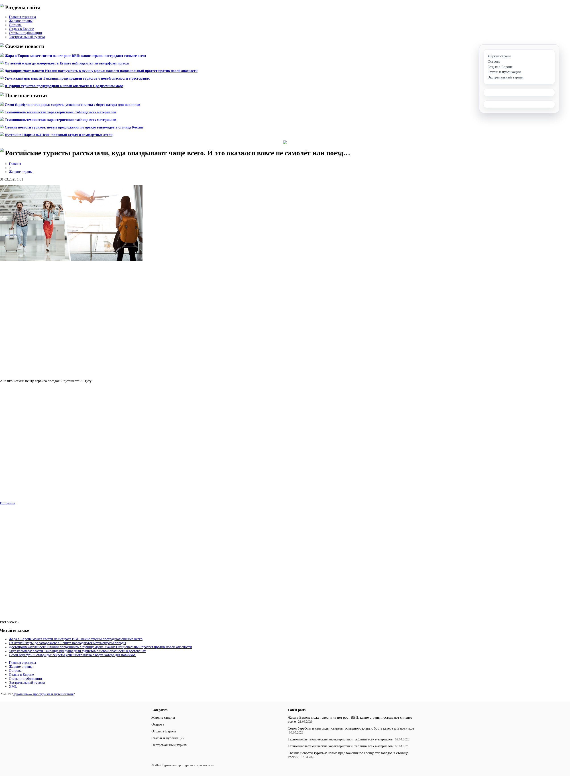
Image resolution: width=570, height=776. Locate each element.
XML (13, 686)
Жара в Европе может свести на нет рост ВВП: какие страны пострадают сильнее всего (75, 56)
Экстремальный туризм (27, 37)
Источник (7, 503)
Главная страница (22, 17)
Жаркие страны (21, 21)
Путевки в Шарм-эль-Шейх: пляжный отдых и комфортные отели (58, 135)
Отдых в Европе (21, 29)
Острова (15, 25)
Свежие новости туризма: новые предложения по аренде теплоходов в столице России (74, 127)
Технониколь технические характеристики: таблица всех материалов (60, 112)
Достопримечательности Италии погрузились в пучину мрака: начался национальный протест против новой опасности (101, 71)
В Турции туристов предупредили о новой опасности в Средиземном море (64, 86)
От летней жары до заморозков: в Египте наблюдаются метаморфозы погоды (67, 63)
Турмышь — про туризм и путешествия (43, 694)
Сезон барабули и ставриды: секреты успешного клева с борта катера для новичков (72, 104)
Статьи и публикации (25, 33)
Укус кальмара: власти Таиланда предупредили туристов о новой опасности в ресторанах (77, 78)
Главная (15, 164)
